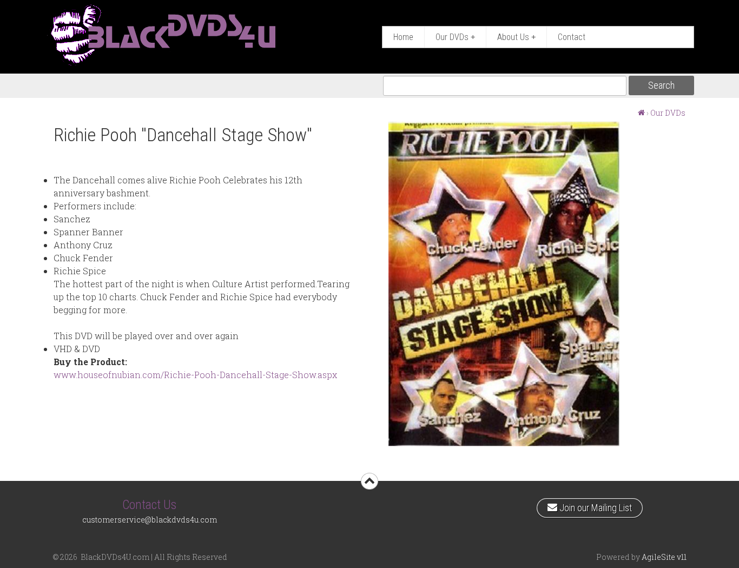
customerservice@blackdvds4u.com (149, 519)
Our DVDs (455, 37)
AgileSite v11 (664, 557)
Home (403, 37)
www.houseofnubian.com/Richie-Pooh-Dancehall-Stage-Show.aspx (195, 374)
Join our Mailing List (594, 505)
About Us (516, 37)
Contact (571, 37)
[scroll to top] (369, 481)
